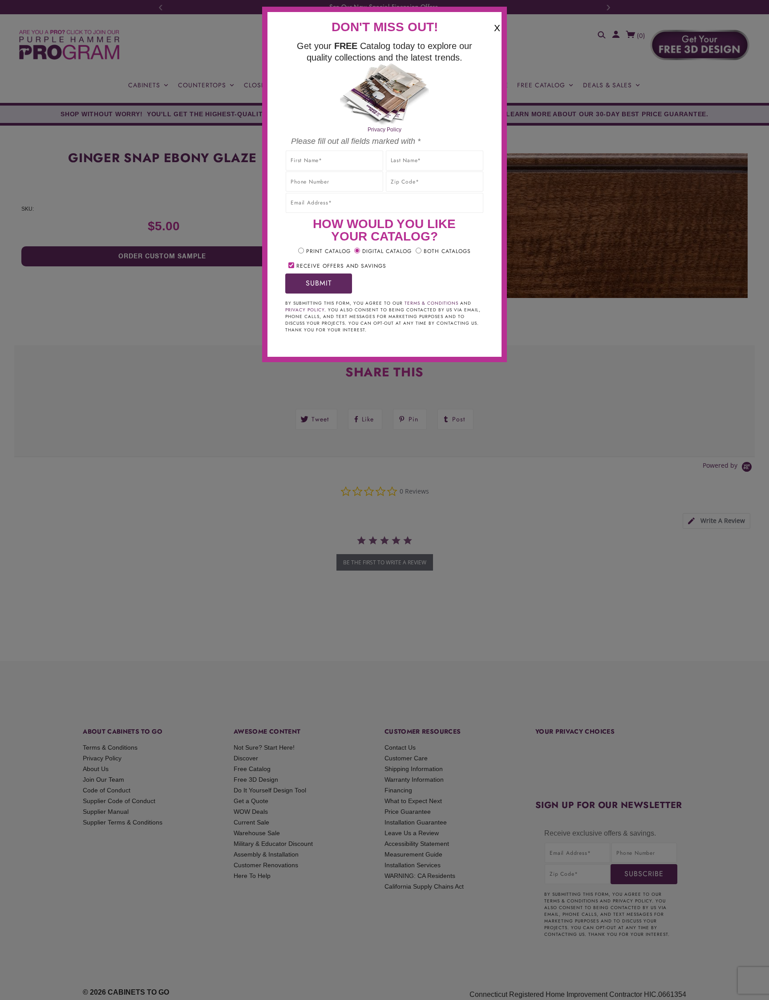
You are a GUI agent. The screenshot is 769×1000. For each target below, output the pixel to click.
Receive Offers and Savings (341, 266)
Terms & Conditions (431, 303)
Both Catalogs (447, 251)
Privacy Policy (384, 130)
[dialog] (384, 500)
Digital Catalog (387, 251)
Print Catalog (328, 251)
